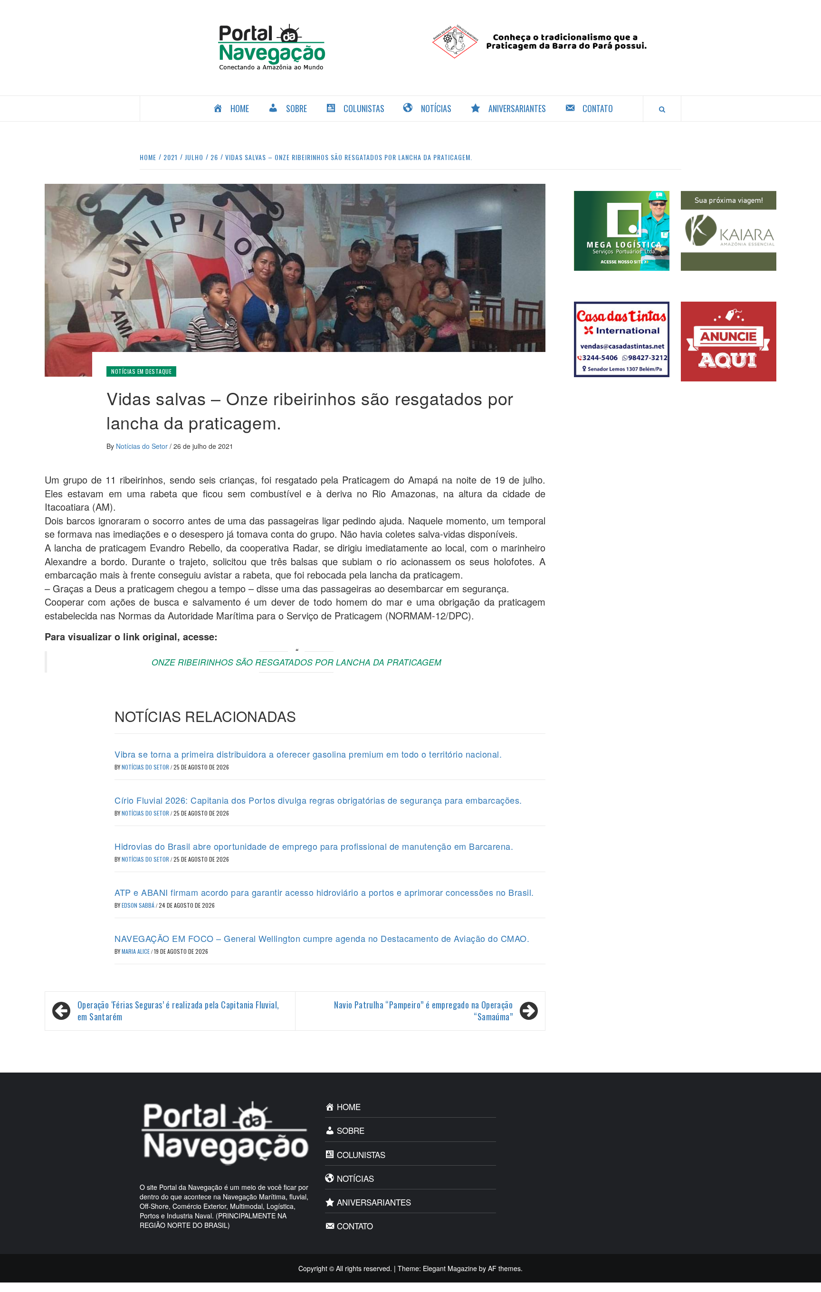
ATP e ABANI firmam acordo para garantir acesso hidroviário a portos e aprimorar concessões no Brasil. (324, 892)
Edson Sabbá (139, 905)
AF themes (504, 1268)
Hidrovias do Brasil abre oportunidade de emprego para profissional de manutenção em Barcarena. (314, 846)
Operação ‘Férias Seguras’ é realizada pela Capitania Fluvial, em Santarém (178, 1011)
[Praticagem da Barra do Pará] (549, 40)
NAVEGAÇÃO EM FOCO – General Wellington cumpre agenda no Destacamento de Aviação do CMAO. (322, 938)
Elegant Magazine (450, 1268)
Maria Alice (136, 951)
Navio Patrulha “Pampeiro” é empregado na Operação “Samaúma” (423, 1011)
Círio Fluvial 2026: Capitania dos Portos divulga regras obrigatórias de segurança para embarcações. (318, 800)
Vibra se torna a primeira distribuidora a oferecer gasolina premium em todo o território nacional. (308, 754)
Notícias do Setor (143, 446)
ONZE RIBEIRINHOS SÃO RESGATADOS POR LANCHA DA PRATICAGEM (296, 662)
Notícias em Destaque (141, 371)
